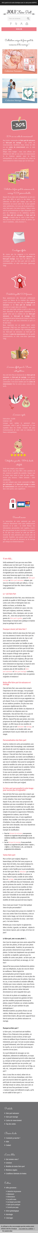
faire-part (14, 580)
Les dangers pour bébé (13, 1202)
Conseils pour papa (12, 1207)
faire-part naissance (26, 256)
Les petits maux (11, 1199)
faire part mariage (20, 672)
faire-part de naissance (27, 140)
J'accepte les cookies (26, 1229)
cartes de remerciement (17, 147)
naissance (20, 580)
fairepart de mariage (14, 842)
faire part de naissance (15, 215)
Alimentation (11, 1197)
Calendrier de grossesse (14, 1191)
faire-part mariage (9, 259)
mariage (29, 727)
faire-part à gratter (16, 618)
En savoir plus (7, 1231)
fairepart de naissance (15, 833)
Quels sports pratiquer (13, 1205)
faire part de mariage (23, 305)
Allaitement (10, 1194)
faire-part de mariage (13, 143)
